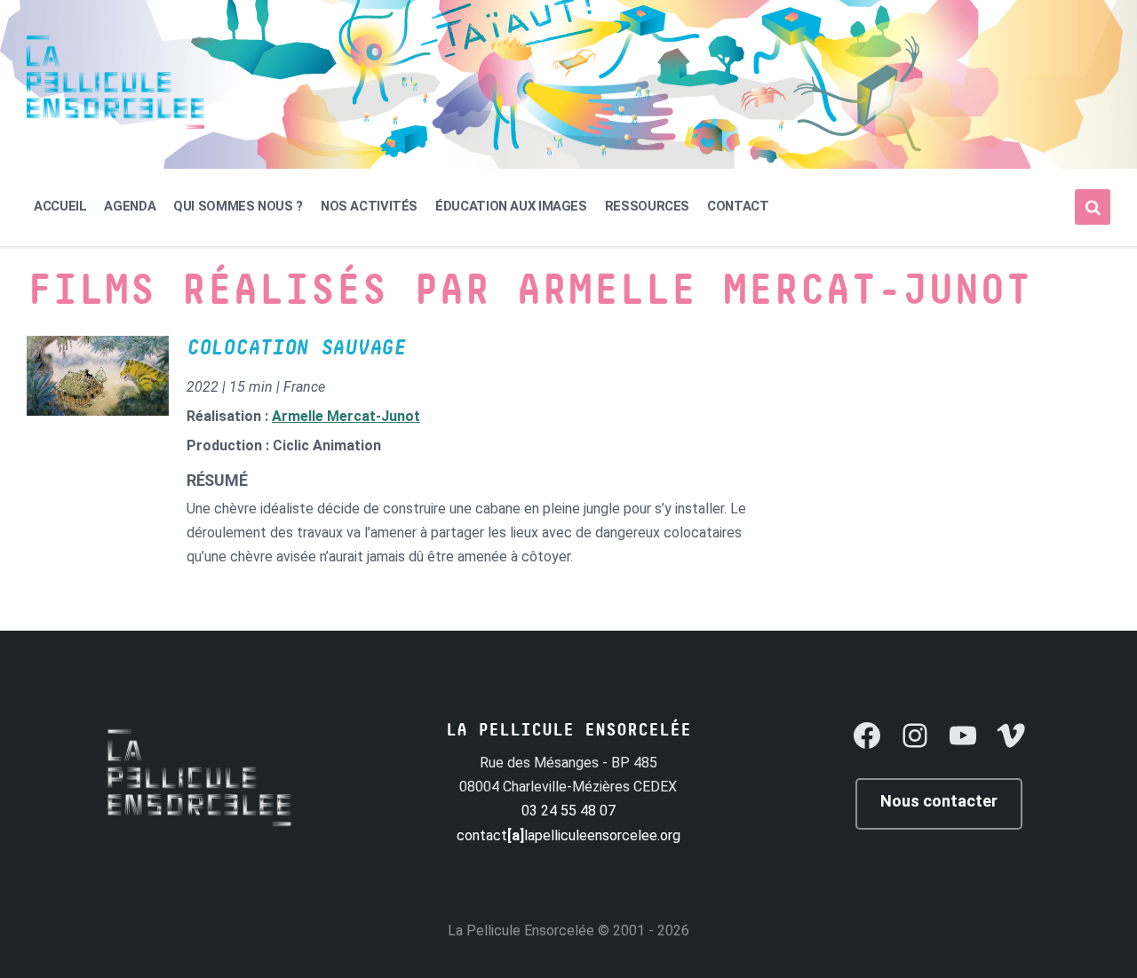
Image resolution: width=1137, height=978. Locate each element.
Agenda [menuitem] (129, 206)
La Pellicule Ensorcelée (521, 930)
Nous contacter (939, 800)
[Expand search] (1092, 207)
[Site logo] (115, 123)
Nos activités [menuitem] (369, 206)
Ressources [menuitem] (647, 206)
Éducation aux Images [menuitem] (511, 206)
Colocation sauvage (296, 348)
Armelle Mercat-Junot (346, 416)
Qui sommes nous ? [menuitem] (238, 206)
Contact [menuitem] (737, 206)
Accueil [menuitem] (60, 206)
